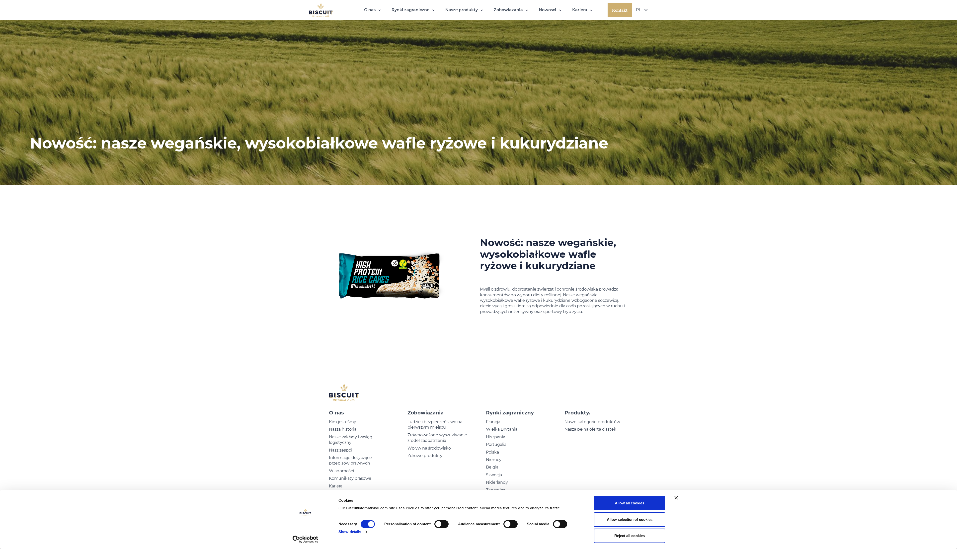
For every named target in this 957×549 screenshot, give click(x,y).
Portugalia (496, 444)
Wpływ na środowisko (429, 448)
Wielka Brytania (501, 429)
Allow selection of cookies (629, 519)
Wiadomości (341, 471)
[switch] (441, 524)
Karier (334, 486)
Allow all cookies (629, 503)
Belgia (492, 467)
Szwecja (494, 474)
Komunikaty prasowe (350, 478)
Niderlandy (497, 482)
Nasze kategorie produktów (592, 421)
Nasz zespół (340, 450)
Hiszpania (495, 437)
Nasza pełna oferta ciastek (590, 429)
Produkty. (577, 413)
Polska (492, 452)
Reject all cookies (629, 536)
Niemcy (493, 459)
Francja (493, 421)
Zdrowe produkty (424, 455)
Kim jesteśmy (342, 421)
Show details (349, 532)
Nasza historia (342, 429)
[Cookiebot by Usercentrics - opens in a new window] (305, 539)
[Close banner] (676, 497)
